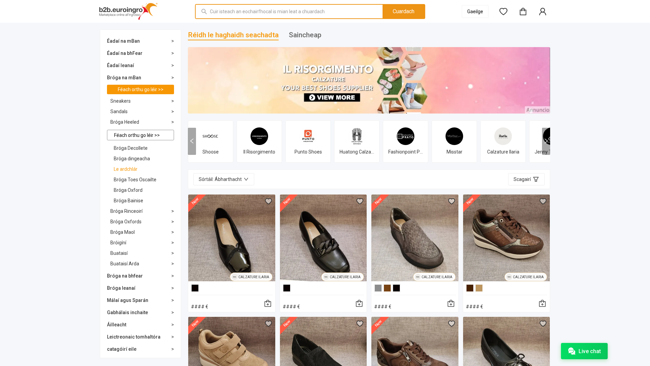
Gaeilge (475, 11)
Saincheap (305, 35)
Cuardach (403, 11)
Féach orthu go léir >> (141, 89)
